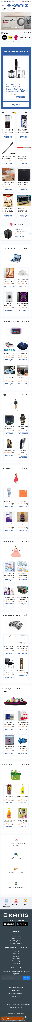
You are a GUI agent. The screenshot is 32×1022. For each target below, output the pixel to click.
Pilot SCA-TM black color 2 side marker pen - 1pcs (8, 157)
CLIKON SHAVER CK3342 (22, 451)
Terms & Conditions (11, 1020)
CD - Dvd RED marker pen (22, 157)
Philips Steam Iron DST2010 (9, 378)
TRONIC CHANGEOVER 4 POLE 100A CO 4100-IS (9, 304)
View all (26, 32)
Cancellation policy (16, 963)
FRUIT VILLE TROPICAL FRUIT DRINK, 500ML (9, 821)
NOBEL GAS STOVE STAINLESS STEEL (9, 354)
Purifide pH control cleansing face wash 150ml (9, 501)
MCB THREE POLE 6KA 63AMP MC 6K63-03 (22, 723)
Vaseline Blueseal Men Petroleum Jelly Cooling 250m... (9, 427)
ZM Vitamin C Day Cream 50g (22, 501)
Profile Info (16, 951)
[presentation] (1, 233)
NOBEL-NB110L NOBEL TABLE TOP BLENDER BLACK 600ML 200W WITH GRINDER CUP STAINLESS (7, 131)
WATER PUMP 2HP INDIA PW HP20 (22, 747)
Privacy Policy (22, 1020)
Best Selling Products (16, 941)
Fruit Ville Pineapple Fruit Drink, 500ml (22, 797)
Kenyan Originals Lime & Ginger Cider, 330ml (22, 821)
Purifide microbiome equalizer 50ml (9, 525)
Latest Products (16, 938)
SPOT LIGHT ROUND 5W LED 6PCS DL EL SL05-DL (22, 281)
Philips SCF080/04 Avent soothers (22, 574)
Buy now (16, 104)
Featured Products (16, 936)
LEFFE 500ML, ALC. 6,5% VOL (9, 797)
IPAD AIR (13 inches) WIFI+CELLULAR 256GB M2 (9, 281)
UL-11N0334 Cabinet (22, 671)
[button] (3, 21)
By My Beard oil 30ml (9, 450)
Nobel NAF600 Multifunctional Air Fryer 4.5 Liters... (23, 378)
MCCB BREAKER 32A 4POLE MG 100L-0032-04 (9, 747)
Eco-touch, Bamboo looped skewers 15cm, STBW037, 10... (9, 647)
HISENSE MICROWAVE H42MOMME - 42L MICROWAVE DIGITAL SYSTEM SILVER (24, 210)
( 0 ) (15, 94)
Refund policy (16, 958)
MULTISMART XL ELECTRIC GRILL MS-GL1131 (23, 354)
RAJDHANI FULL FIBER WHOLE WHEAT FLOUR (7, 210)
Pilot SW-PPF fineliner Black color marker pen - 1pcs (24, 131)
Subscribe (26, 978)
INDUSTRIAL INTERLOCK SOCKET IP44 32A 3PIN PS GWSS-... (9, 724)
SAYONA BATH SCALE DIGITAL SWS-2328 (23, 184)
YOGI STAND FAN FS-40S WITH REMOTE (8, 184)
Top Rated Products (16, 943)
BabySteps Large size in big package (9, 574)
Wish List (16, 954)
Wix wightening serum (23, 525)
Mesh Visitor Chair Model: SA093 (9, 671)
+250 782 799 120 (8, 1)
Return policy (16, 961)
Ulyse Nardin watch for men (23, 427)
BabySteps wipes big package (22, 598)
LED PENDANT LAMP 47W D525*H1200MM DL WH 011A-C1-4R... (22, 647)
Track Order (16, 956)
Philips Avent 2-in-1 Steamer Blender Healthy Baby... (9, 598)
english (27, 1)
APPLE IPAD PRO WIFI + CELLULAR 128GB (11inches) (22, 304)
